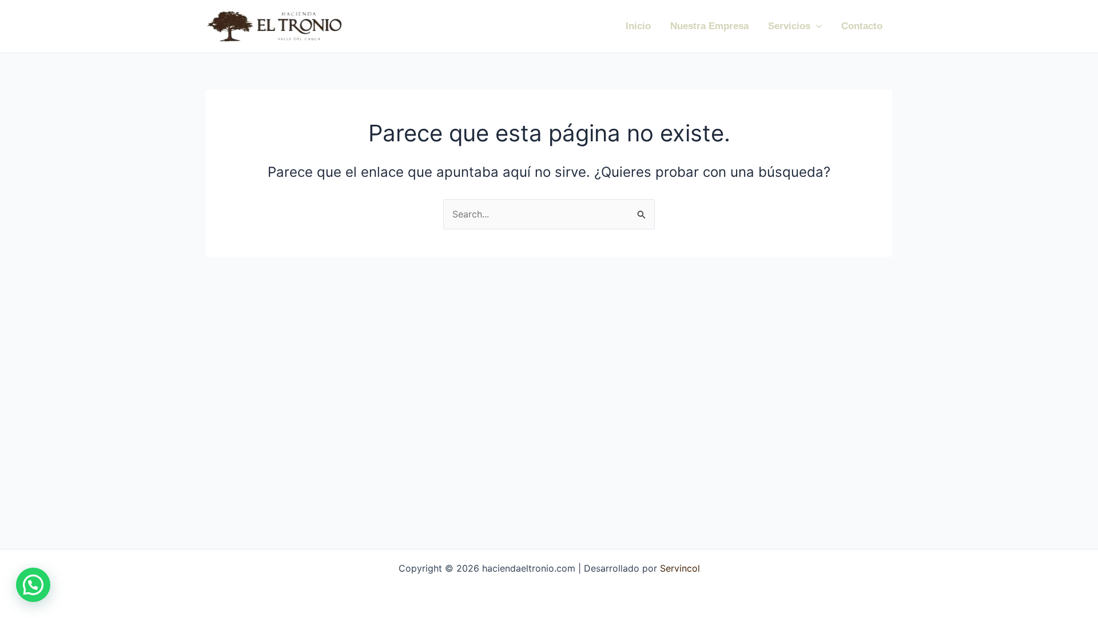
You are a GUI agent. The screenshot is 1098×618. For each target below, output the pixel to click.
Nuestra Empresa (709, 26)
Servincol (678, 568)
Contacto (861, 26)
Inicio (638, 26)
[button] (816, 26)
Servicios (789, 26)
